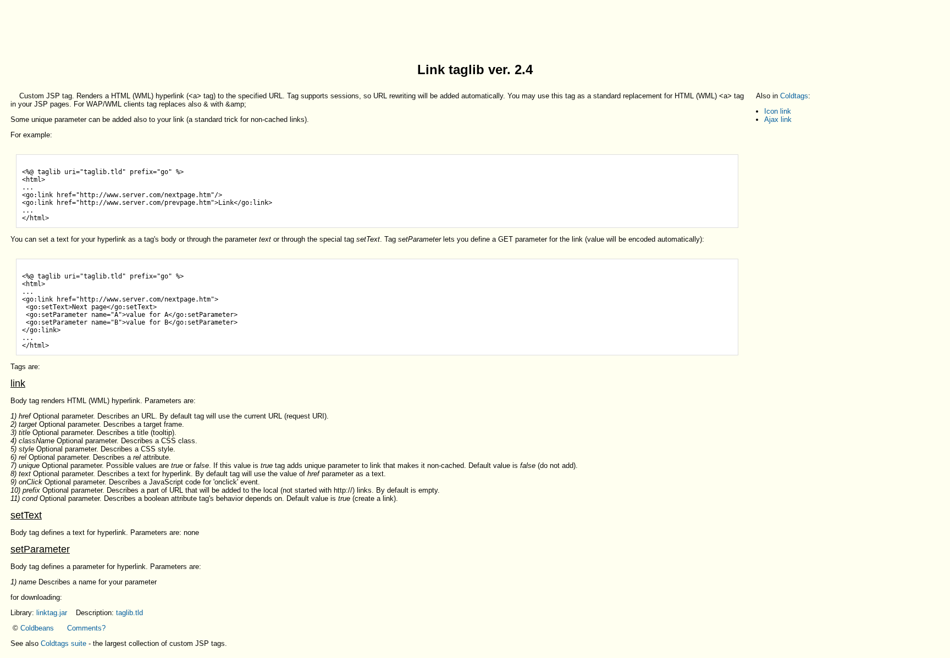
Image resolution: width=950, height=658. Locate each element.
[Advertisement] (475, 29)
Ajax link (778, 119)
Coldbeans (37, 628)
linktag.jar (51, 613)
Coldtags (794, 96)
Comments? (86, 628)
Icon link (777, 111)
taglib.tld (129, 613)
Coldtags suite (63, 643)
